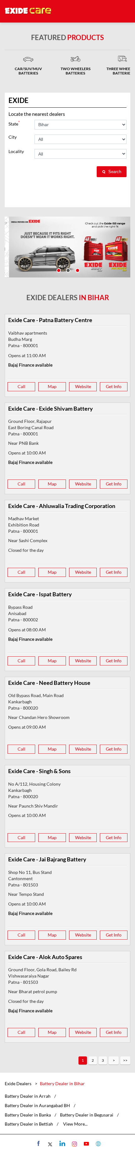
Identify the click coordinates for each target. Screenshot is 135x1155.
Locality (16, 151)
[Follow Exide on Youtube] (85, 1143)
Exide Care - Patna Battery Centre (50, 319)
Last (125, 1060)
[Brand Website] (97, 1143)
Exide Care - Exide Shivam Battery (50, 408)
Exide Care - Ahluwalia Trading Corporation (61, 505)
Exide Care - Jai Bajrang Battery (47, 859)
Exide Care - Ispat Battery (40, 594)
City (12, 137)
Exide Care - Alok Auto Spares (45, 956)
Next (114, 1060)
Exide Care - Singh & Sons (39, 770)
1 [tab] (58, 269)
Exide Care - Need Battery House (49, 682)
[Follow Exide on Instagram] (74, 1143)
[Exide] (28, 11)
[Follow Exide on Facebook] (38, 1143)
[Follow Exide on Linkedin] (62, 1143)
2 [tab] (67, 269)
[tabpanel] (67, 247)
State (14, 123)
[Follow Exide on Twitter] (50, 1143)
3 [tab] (76, 269)
